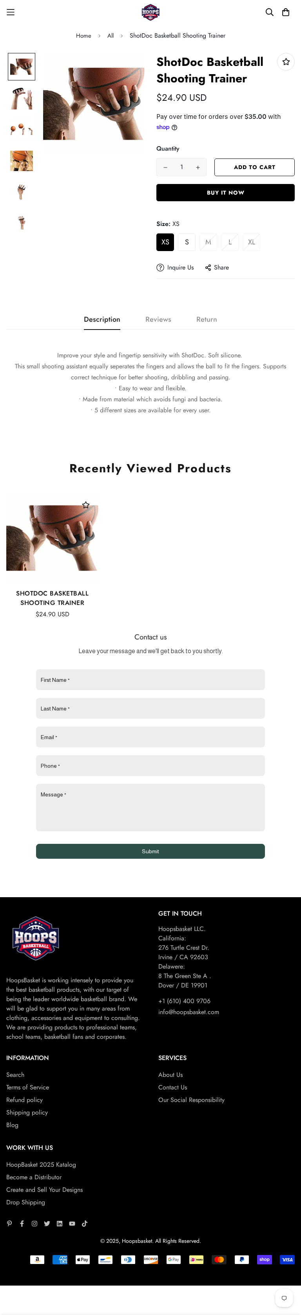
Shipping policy (27, 1112)
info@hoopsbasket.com (188, 1011)
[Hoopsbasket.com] (151, 12)
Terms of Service (27, 1087)
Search (15, 1074)
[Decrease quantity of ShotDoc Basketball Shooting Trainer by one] (165, 167)
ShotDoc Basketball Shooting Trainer (52, 598)
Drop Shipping (25, 1202)
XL (251, 242)
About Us (170, 1074)
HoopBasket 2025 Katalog (41, 1164)
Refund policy (24, 1099)
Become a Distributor (34, 1177)
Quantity (168, 148)
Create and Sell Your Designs (44, 1189)
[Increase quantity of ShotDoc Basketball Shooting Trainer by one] (197, 167)
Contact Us (172, 1087)
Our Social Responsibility (191, 1099)
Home (83, 35)
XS (165, 242)
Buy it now (226, 193)
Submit (150, 851)
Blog (12, 1124)
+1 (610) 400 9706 (184, 1000)
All (110, 35)
